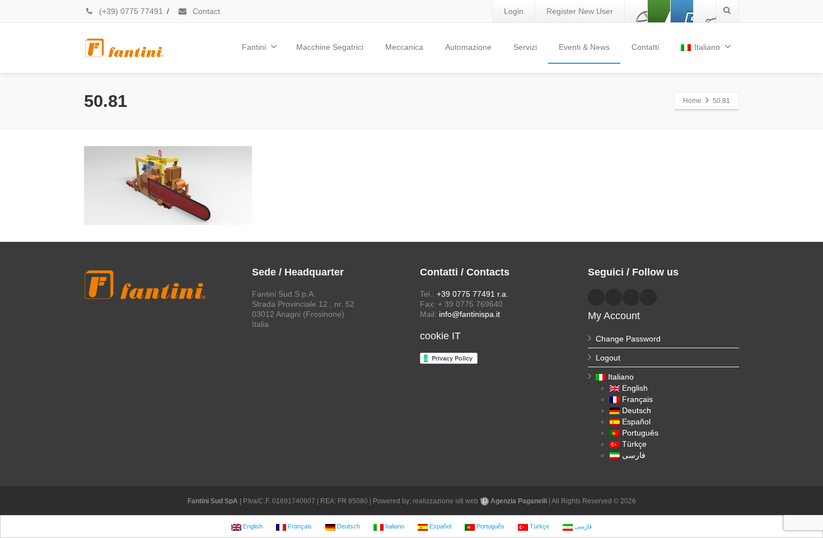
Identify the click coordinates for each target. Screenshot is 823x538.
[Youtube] (682, 11)
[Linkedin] (659, 11)
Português (640, 432)
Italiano (707, 47)
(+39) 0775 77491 (130, 11)
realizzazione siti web (445, 501)
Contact (205, 11)
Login (513, 11)
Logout (608, 357)
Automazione (468, 47)
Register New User (579, 11)
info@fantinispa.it (469, 314)
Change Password (628, 338)
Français (637, 399)
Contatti (645, 47)
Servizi (525, 47)
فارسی (634, 455)
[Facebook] (636, 11)
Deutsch (636, 410)
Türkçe (634, 443)
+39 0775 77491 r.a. (472, 293)
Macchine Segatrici (329, 47)
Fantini (254, 47)
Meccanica (404, 47)
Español (636, 421)
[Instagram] (705, 11)
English (635, 387)
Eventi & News (584, 47)
